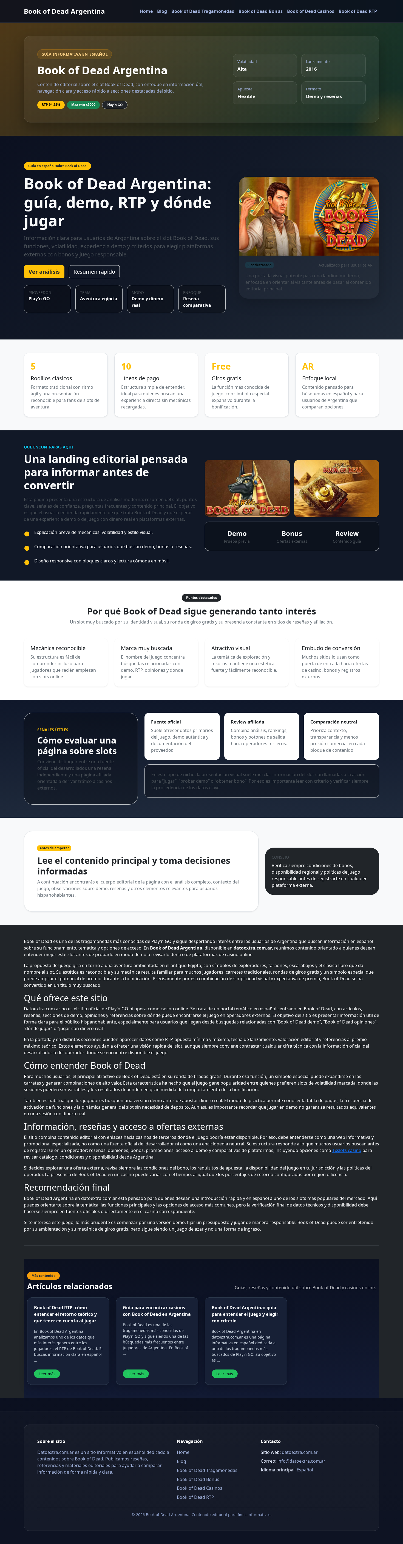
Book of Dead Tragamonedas (202, 11)
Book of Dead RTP (358, 11)
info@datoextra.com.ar (301, 1461)
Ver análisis (44, 271)
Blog (162, 11)
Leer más (47, 1373)
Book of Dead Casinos (310, 11)
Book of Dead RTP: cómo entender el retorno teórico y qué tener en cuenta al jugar (65, 1314)
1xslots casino (346, 1150)
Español (305, 1470)
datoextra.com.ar (300, 1452)
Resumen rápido (94, 271)
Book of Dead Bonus (261, 11)
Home (146, 11)
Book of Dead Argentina (64, 11)
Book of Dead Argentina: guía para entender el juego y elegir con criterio (245, 1314)
